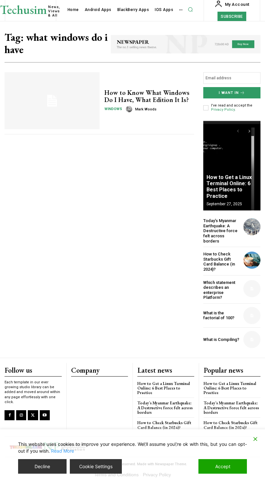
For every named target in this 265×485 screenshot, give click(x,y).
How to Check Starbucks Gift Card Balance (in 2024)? (219, 262)
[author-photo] (130, 109)
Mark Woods (145, 109)
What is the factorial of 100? (218, 315)
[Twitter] (33, 415)
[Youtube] (45, 415)
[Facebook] (10, 415)
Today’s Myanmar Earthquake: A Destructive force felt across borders (220, 230)
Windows (113, 109)
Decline (42, 466)
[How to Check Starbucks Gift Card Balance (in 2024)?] (251, 260)
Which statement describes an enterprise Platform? (219, 290)
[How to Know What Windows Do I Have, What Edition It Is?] (52, 100)
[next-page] (249, 131)
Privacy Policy (223, 109)
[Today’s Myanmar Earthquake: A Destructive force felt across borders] (251, 226)
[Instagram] (21, 415)
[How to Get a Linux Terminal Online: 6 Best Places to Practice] (231, 165)
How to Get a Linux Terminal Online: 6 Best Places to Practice (229, 186)
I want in (229, 93)
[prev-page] (237, 131)
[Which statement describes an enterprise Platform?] (251, 288)
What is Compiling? (221, 339)
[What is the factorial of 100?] (251, 315)
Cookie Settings (95, 466)
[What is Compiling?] (251, 339)
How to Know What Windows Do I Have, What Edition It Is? (146, 96)
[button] (190, 10)
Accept (222, 466)
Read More (62, 451)
